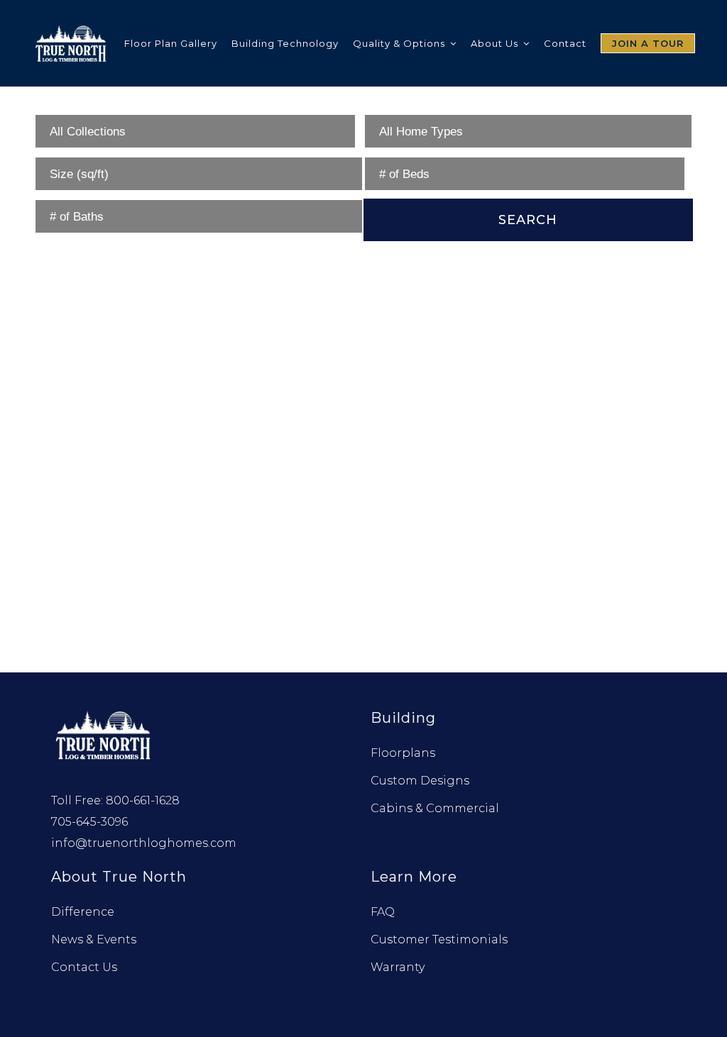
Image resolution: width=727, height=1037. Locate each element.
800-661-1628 (143, 800)
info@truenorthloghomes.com (143, 843)
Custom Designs (420, 780)
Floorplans (403, 753)
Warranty (398, 967)
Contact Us (84, 967)
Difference (82, 912)
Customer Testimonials (439, 939)
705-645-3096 (89, 821)
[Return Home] (104, 734)
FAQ (383, 912)
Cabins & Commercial (435, 808)
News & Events (93, 939)
